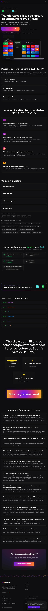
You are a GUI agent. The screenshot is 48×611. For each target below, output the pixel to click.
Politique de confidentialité (30, 598)
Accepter (34, 607)
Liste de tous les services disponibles (9, 603)
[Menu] (46, 2)
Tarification (27, 585)
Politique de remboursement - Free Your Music (34, 600)
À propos (26, 584)
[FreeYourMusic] (5, 2)
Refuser (42, 607)
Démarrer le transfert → (10, 29)
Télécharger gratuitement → (24, 563)
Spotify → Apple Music (6, 598)
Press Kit (26, 589)
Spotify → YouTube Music (7, 600)
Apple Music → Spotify (6, 601)
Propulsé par (4, 592)
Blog (26, 587)
